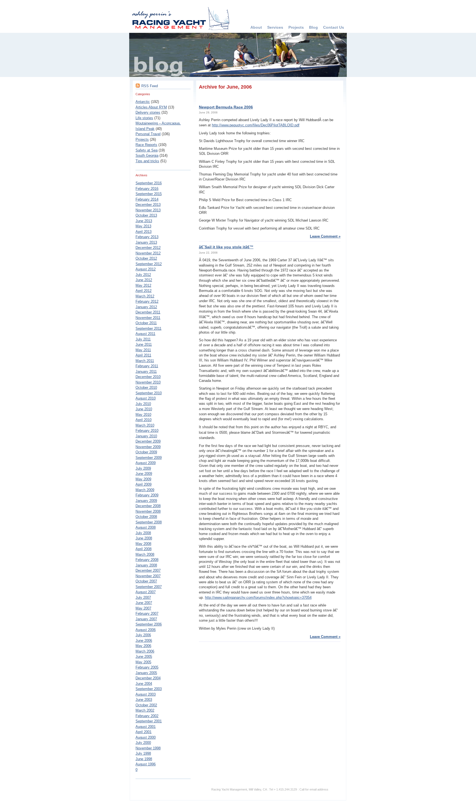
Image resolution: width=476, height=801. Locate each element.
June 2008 (144, 538)
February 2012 (147, 301)
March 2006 (145, 651)
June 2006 (144, 640)
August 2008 (146, 527)
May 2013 (143, 226)
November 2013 (148, 210)
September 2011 (148, 328)
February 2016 (147, 189)
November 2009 (148, 447)
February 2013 (147, 237)
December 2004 (148, 678)
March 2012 (145, 296)
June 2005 (144, 656)
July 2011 (143, 339)
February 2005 (147, 667)
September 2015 (149, 194)
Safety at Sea (147, 150)
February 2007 (147, 613)
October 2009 (146, 452)
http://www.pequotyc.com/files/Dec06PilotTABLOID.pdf (255, 125)
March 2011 (145, 361)
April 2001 (144, 732)
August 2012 (146, 269)
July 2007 (143, 597)
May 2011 (143, 350)
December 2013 (148, 205)
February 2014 (147, 199)
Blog (313, 27)
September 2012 (149, 264)
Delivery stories (148, 112)
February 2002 (147, 716)
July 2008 (143, 533)
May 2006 (143, 646)
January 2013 (146, 242)
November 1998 (148, 748)
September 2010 (149, 393)
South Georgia (147, 155)
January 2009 (146, 501)
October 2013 (146, 215)
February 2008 (147, 560)
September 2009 (149, 458)
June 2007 (144, 603)
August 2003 (146, 694)
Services (275, 27)
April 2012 (144, 291)
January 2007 (146, 619)
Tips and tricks (147, 161)
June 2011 (144, 344)
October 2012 (146, 258)
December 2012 (148, 248)
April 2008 (144, 549)
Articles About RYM (151, 107)
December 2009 (148, 441)
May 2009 (143, 479)
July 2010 (143, 404)
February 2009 (147, 495)
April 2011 (143, 355)
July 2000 (143, 743)
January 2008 (146, 565)
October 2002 (146, 705)
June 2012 (144, 280)
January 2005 (146, 673)
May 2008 (143, 544)
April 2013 (144, 232)
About (256, 27)
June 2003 (144, 700)
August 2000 (146, 737)
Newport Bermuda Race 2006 (226, 107)
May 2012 (143, 285)
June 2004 (144, 684)
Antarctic (143, 102)
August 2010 (146, 398)
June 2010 (144, 409)
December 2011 (148, 312)
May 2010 (143, 415)
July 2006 (143, 635)
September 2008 (149, 522)
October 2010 (146, 387)
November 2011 (148, 318)
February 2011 (147, 366)
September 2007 (149, 587)
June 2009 (144, 474)
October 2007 (146, 581)
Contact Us (333, 27)
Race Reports (146, 145)
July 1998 (143, 753)
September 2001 (149, 721)
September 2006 (149, 624)
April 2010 (144, 420)
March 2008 (145, 554)
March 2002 (145, 710)
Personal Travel (148, 134)
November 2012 (148, 253)
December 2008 (148, 506)
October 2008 (146, 517)
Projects (296, 27)
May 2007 (143, 608)
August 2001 (146, 727)
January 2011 (146, 371)
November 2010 (148, 382)
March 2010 (145, 425)
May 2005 (143, 662)
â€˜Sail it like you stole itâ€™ (226, 247)
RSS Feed (149, 86)
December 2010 (148, 377)
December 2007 (148, 570)
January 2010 (146, 436)
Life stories (144, 118)
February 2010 (147, 431)
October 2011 (146, 323)
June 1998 (144, 759)
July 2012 (143, 275)
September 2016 (149, 183)
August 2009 (146, 463)
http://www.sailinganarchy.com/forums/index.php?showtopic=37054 (258, 597)
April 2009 (144, 484)
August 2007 (146, 592)
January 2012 (146, 307)
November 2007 (148, 576)
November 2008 (148, 511)
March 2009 (145, 490)
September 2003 (149, 689)
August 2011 (145, 334)
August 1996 (146, 764)
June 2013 (144, 221)
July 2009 (143, 468)
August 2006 (146, 630)
